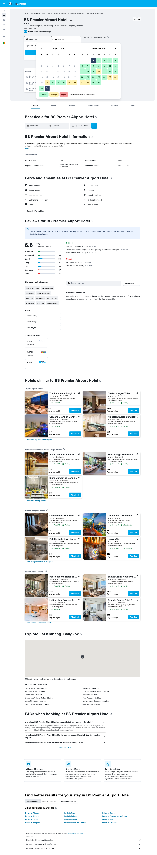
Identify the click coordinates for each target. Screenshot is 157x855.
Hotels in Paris (108, 819)
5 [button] (58, 66)
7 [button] (69, 66)
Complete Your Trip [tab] (68, 801)
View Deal (75, 410)
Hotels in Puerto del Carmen (75, 822)
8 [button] (74, 66)
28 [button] (69, 82)
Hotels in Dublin (31, 819)
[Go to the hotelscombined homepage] (17, 3)
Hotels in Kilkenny (109, 822)
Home (26, 13)
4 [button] (52, 66)
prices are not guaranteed (76, 833)
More (27, 148)
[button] (3, 3)
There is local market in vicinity (81, 246)
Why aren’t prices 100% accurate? (40, 848)
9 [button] (41, 71)
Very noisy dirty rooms (78, 262)
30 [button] (42, 88)
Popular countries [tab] (49, 801)
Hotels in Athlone (32, 816)
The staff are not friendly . (80, 265)
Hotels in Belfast (70, 816)
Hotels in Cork (69, 813)
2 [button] (41, 66)
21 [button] (69, 77)
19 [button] (58, 77)
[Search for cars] (4, 20)
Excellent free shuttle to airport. (82, 253)
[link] (39, 439)
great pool (29, 298)
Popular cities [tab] (32, 801)
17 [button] (47, 77)
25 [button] (53, 82)
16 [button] (42, 77)
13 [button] (64, 71)
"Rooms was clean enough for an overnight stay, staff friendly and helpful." (97, 249)
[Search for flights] (4, 10)
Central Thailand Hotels (55, 13)
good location (52, 298)
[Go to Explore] (4, 30)
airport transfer (47, 288)
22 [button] (75, 77)
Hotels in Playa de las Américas (114, 816)
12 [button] (58, 71)
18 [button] (53, 77)
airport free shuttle (43, 293)
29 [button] (75, 82)
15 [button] (75, 71)
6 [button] (63, 66)
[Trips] (4, 36)
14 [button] (69, 71)
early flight (40, 303)
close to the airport (32, 288)
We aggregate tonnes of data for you (41, 844)
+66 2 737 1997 (30, 28)
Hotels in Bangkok (32, 822)
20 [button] (64, 77)
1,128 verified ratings (42, 31)
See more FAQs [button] (65, 747)
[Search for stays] (4, 15)
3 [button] (47, 66)
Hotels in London (70, 819)
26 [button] (58, 82)
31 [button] (47, 88)
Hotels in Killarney (32, 813)
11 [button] (53, 71)
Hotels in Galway (108, 813)
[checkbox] (36, 343)
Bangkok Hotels (75, 13)
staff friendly (40, 298)
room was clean (52, 303)
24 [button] (47, 82)
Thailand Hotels (35, 13)
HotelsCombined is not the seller (39, 840)
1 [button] (74, 60)
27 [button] (64, 82)
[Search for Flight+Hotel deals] (4, 25)
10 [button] (47, 71)
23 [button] (42, 82)
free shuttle (30, 293)
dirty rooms (30, 303)
